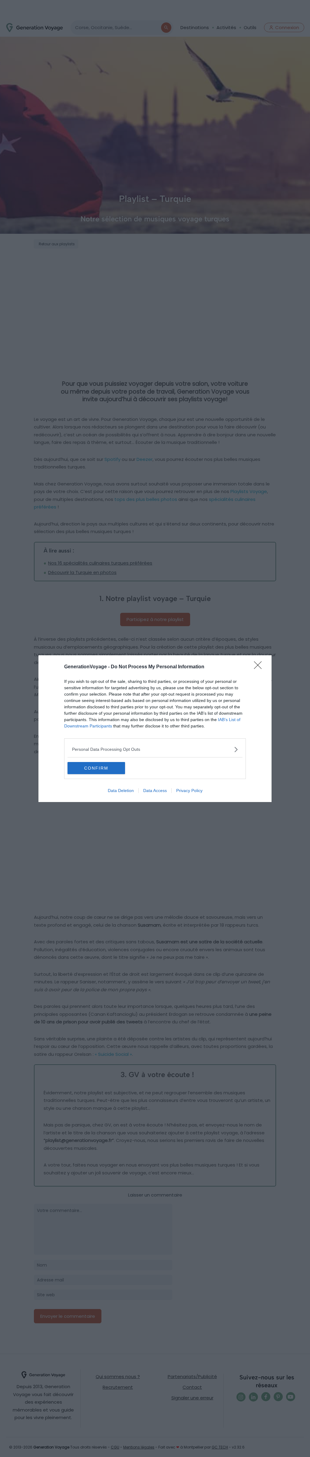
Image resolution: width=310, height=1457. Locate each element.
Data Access (155, 790)
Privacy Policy (189, 790)
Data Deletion (121, 790)
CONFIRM (96, 768)
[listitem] (155, 749)
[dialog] (155, 728)
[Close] (259, 667)
